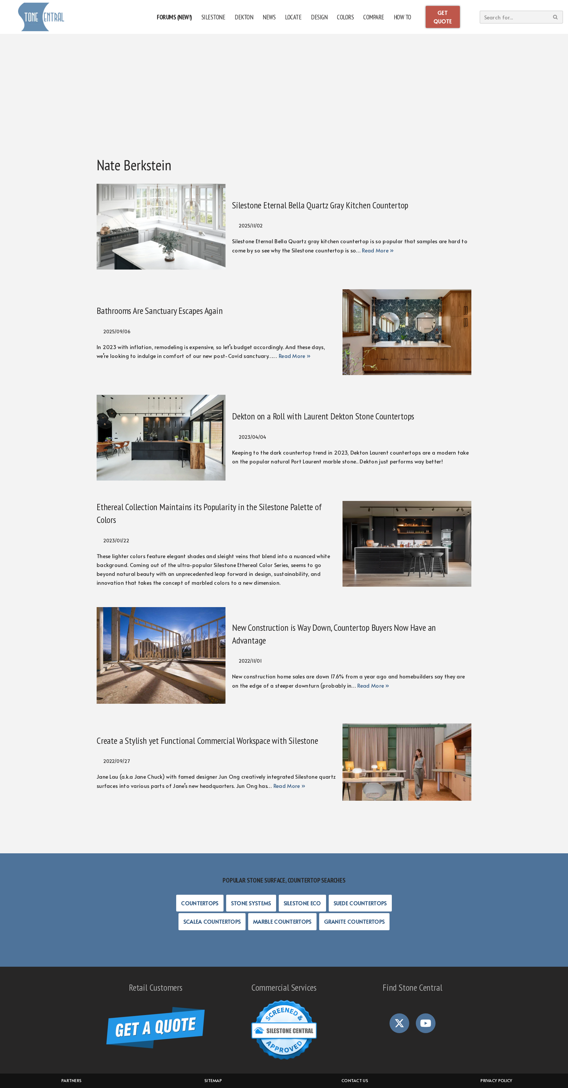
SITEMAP (213, 1080)
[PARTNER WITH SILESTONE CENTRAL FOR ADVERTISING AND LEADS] (284, 1060)
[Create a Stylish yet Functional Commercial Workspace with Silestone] (407, 762)
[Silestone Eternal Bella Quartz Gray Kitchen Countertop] (161, 227)
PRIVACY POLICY (496, 1080)
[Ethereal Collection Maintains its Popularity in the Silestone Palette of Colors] (407, 544)
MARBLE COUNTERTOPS (282, 921)
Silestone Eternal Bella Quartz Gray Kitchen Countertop (320, 205)
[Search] (555, 17)
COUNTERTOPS (199, 903)
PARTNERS (71, 1080)
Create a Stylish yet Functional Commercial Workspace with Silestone (207, 740)
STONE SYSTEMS (251, 903)
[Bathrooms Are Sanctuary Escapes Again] (407, 332)
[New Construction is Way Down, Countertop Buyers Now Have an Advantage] (161, 655)
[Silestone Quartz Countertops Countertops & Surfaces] (41, 17)
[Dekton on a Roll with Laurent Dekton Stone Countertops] (161, 438)
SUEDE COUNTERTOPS (360, 903)
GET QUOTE (443, 17)
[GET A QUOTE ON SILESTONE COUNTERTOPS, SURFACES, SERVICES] (155, 1046)
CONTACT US (355, 1080)
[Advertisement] (284, 100)
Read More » (378, 250)
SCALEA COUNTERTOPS (212, 921)
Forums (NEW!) (174, 17)
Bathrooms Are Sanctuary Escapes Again (160, 310)
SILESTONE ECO (302, 903)
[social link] (399, 1023)
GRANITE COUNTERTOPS (354, 921)
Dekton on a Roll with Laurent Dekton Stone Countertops (323, 416)
